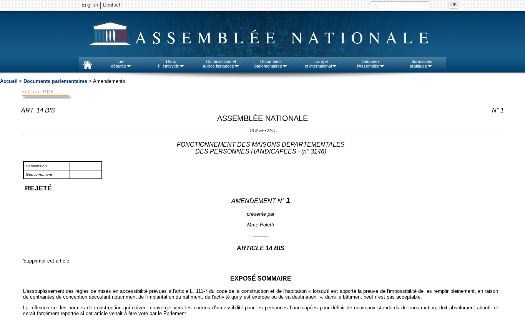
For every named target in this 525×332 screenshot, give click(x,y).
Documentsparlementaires (268, 63)
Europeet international (318, 63)
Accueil (9, 81)
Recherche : (376, 5)
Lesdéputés (118, 63)
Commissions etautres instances (219, 63)
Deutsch (112, 5)
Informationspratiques (420, 63)
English (89, 5)
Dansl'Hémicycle (168, 63)
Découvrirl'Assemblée (368, 63)
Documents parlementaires (55, 81)
